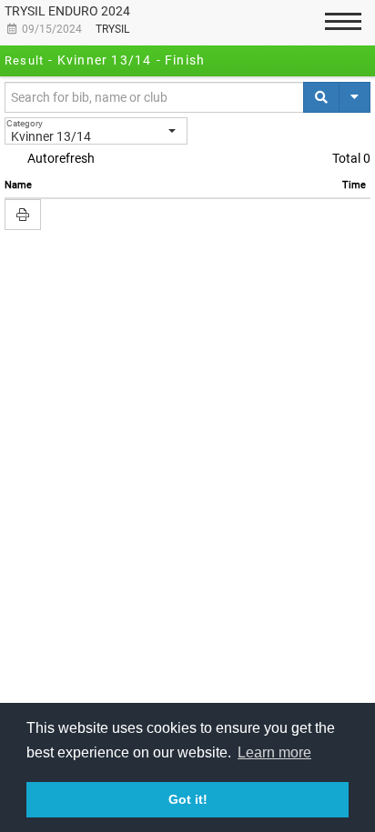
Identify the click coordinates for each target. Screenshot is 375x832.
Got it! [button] (188, 799)
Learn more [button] (274, 752)
